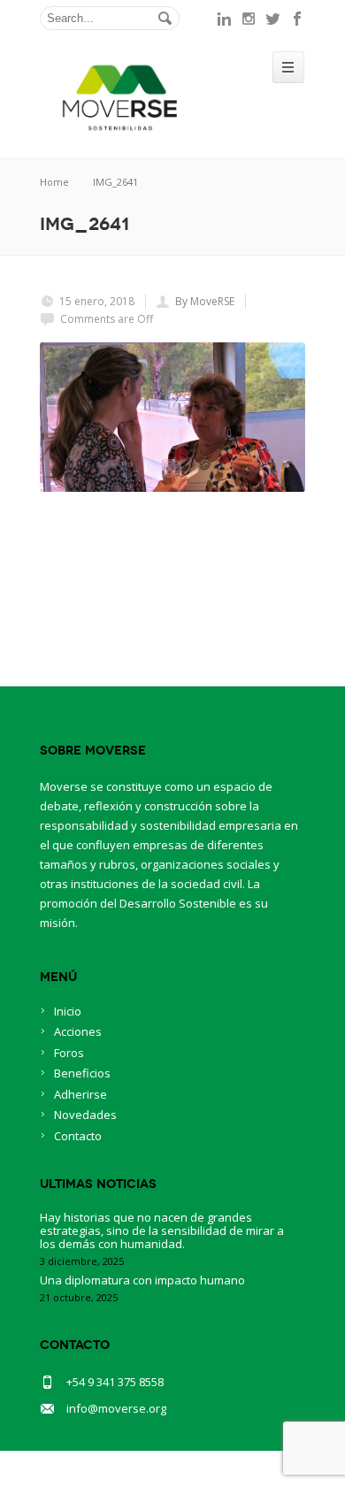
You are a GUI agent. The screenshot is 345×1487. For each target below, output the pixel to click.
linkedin (224, 18)
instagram (249, 18)
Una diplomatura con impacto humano (142, 1280)
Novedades (85, 1115)
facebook (298, 18)
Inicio (67, 1011)
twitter (273, 18)
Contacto (78, 1136)
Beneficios (82, 1073)
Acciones (78, 1031)
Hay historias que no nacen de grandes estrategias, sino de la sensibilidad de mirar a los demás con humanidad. (162, 1230)
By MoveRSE (204, 301)
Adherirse (80, 1094)
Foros (69, 1053)
